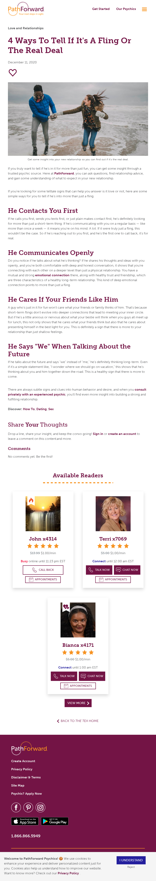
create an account (122, 434)
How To (29, 409)
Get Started (101, 9)
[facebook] (16, 807)
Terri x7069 (113, 539)
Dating (41, 409)
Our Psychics (126, 9)
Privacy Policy (69, 873)
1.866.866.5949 (25, 835)
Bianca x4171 (78, 645)
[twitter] (28, 807)
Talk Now (102, 570)
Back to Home (80, 721)
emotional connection (52, 275)
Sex (51, 409)
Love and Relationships (25, 28)
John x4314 (43, 539)
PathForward (64, 173)
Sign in (98, 434)
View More (76, 703)
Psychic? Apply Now (26, 793)
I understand (131, 860)
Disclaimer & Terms (26, 777)
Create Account (23, 761)
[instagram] (40, 807)
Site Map (17, 785)
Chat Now (130, 570)
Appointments (46, 579)
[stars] (43, 546)
